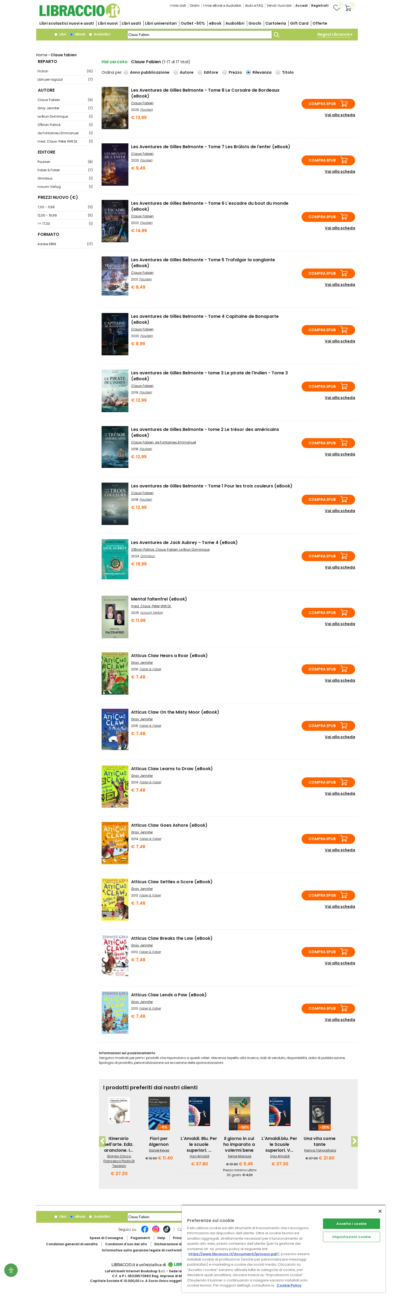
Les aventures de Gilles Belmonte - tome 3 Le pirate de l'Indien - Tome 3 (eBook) (209, 376)
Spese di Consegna (106, 1238)
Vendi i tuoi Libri (279, 5)
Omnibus (65, 178)
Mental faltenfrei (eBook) (159, 599)
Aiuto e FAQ (254, 5)
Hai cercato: (115, 62)
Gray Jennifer (65, 108)
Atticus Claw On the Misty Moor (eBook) (175, 712)
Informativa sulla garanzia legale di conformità (143, 1250)
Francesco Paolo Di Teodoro (119, 1163)
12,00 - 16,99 (65, 215)
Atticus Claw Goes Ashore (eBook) (169, 825)
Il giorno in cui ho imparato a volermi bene (239, 1144)
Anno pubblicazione (149, 72)
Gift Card (299, 23)
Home (41, 55)
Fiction (65, 71)
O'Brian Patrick (65, 124)
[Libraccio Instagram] (155, 1232)
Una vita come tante (320, 1141)
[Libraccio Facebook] (144, 1232)
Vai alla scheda (340, 115)
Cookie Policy (289, 1285)
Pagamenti (140, 1238)
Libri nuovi (108, 23)
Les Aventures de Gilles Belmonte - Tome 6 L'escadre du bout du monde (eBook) (209, 206)
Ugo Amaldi (199, 1156)
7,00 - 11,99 (65, 207)
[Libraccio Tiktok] (166, 1232)
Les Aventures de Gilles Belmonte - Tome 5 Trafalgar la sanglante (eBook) (203, 263)
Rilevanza (262, 72)
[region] (283, 1248)
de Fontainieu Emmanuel (65, 133)
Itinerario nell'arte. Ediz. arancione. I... (118, 1144)
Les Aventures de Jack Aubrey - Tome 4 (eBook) (184, 542)
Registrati (319, 5)
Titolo (288, 72)
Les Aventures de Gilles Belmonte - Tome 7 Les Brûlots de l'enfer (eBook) (210, 147)
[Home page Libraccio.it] (79, 16)
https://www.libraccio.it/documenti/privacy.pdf (233, 1254)
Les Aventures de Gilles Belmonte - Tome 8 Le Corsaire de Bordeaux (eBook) (205, 93)
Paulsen (65, 161)
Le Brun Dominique (65, 116)
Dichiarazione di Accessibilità (179, 1244)
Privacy (179, 1238)
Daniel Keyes (159, 1150)
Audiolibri (234, 23)
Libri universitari (161, 23)
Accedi (301, 5)
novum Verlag (65, 186)
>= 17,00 (65, 223)
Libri (62, 34)
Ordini (194, 5)
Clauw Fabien (65, 100)
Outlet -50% (193, 23)
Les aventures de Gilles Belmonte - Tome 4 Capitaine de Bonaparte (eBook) (205, 319)
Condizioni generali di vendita (72, 1244)
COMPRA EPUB (322, 103)
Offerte (320, 23)
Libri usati (131, 23)
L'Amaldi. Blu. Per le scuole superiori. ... (199, 1144)
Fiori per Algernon (159, 1141)
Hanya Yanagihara (320, 1150)
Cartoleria (275, 23)
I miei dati (178, 5)
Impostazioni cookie (351, 1236)
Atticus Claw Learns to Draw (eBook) (172, 769)
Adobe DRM (65, 244)
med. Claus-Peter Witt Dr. (65, 141)
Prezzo (235, 72)
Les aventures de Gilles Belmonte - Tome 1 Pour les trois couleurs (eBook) (211, 486)
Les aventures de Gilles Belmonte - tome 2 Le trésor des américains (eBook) (205, 432)
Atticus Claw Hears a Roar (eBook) (169, 656)
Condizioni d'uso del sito (126, 1244)
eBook (215, 23)
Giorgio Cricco (119, 1156)
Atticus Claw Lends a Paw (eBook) (169, 995)
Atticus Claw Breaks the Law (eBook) (172, 938)
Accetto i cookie (351, 1223)
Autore (187, 72)
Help (161, 1238)
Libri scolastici (66, 23)
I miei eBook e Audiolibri (222, 5)
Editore (211, 72)
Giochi (254, 23)
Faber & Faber (65, 170)
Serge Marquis (239, 1156)
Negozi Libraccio (333, 34)
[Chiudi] (380, 1211)
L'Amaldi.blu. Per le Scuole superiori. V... (279, 1144)
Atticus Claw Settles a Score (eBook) (172, 882)
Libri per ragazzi (65, 79)
